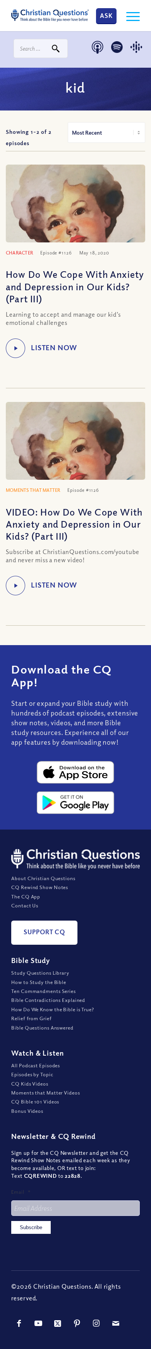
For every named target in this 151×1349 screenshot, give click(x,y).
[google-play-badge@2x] (75, 802)
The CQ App (25, 896)
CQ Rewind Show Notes (39, 887)
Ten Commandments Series (43, 991)
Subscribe (31, 1227)
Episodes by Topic (32, 1074)
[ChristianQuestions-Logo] (50, 15)
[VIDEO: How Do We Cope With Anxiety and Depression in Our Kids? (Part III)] (75, 454)
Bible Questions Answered (42, 1027)
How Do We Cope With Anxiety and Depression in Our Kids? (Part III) (75, 286)
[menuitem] (129, 15)
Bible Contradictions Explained (48, 1000)
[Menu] (129, 15)
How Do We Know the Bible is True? (52, 1009)
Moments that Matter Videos (45, 1092)
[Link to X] (57, 1323)
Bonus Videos (27, 1111)
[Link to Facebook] (19, 1323)
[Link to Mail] (116, 1323)
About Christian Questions (43, 878)
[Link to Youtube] (38, 1323)
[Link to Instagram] (96, 1323)
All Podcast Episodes (35, 1065)
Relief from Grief (31, 1018)
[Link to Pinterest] (77, 1323)
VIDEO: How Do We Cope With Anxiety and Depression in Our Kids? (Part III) (74, 524)
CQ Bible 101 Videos (35, 1101)
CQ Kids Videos (29, 1084)
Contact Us (24, 905)
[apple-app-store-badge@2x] (75, 772)
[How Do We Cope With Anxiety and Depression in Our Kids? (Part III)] (75, 217)
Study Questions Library (40, 973)
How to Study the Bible (38, 982)
